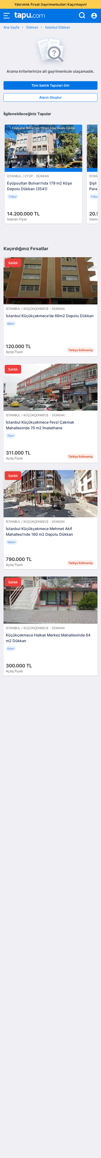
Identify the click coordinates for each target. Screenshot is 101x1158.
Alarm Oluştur (50, 97)
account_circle (94, 16)
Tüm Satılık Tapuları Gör (50, 85)
